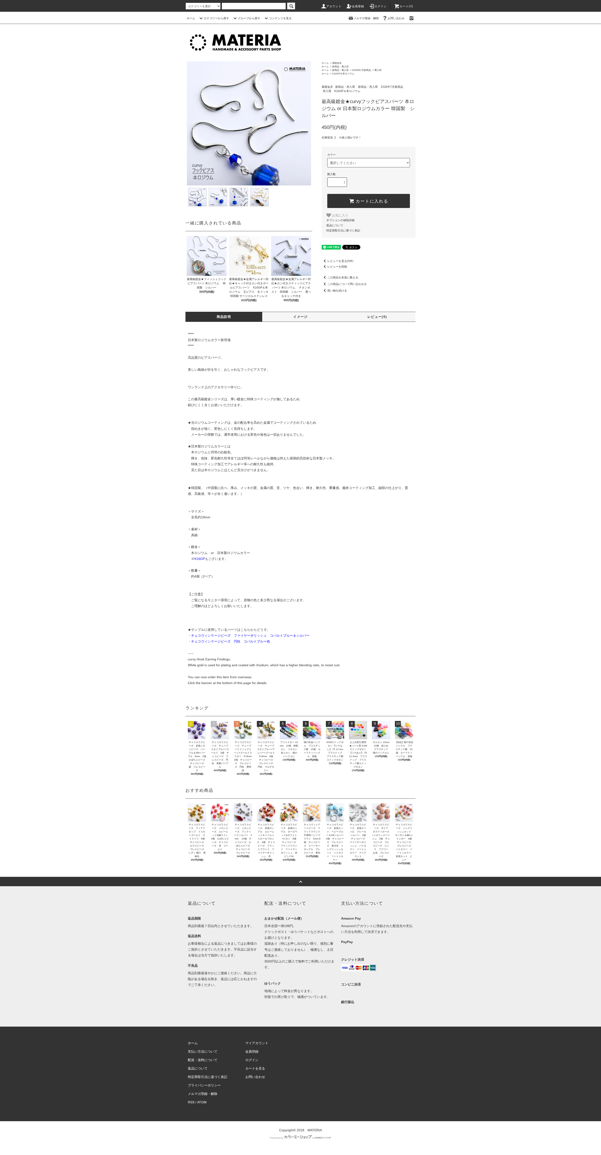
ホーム (191, 18)
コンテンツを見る (280, 18)
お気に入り (339, 215)
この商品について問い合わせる (347, 284)
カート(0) (406, 6)
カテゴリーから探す (216, 18)
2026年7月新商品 (361, 70)
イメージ (300, 317)
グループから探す (249, 18)
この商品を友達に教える (342, 277)
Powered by (276, 1137)
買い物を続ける (337, 290)
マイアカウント (256, 1043)
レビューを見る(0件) (340, 261)
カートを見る (255, 1068)
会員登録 (358, 6)
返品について (334, 225)
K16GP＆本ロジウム (343, 73)
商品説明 (224, 317)
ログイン (380, 6)
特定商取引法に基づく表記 (343, 230)
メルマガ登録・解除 (366, 18)
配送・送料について (202, 1060)
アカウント (334, 6)
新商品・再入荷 (340, 66)
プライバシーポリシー (204, 1085)
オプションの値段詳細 (340, 220)
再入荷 (377, 70)
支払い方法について (202, 1051)
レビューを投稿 (337, 266)
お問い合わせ (396, 18)
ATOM (202, 1102)
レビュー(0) (377, 317)
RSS (191, 1102)
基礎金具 (337, 63)
